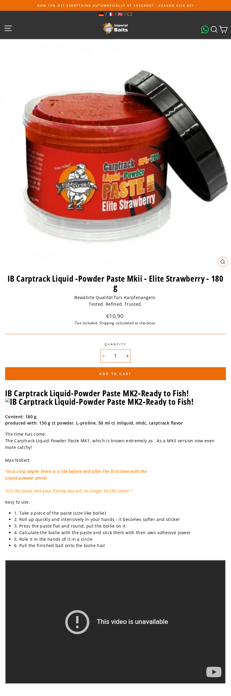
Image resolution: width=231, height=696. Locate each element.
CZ (129, 14)
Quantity (115, 344)
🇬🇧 (120, 14)
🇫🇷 (110, 14)
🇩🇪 (101, 14)
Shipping (107, 323)
